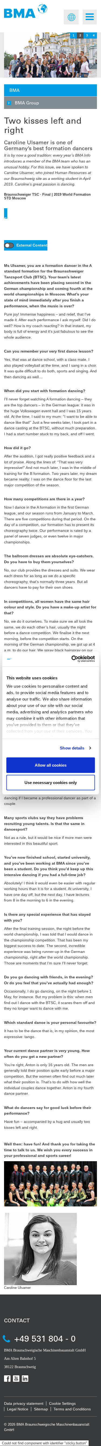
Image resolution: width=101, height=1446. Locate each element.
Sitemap (41, 1409)
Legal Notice (17, 1409)
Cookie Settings (62, 1403)
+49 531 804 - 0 (45, 1338)
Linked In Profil (25, 1378)
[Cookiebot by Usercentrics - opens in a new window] (72, 659)
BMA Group (27, 102)
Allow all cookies (51, 765)
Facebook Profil (7, 1378)
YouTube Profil (16, 1378)
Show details (72, 748)
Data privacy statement (23, 1403)
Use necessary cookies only (51, 782)
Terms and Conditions (72, 1409)
